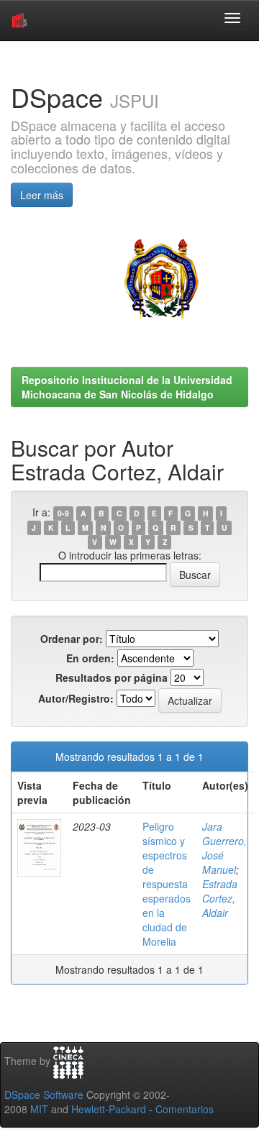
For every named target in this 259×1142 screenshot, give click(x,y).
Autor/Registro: (76, 698)
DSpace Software (43, 1094)
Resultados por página (111, 677)
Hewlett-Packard (108, 1109)
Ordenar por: (71, 638)
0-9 (63, 513)
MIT (39, 1109)
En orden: (90, 658)
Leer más (41, 195)
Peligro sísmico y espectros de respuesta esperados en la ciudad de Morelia (166, 884)
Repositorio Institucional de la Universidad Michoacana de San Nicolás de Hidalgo (127, 387)
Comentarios (184, 1109)
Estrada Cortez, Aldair (219, 898)
